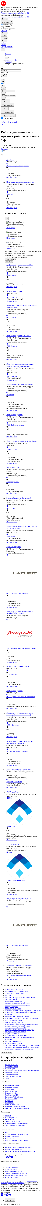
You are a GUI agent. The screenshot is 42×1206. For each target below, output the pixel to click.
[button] (3, 43)
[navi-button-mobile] (3, 49)
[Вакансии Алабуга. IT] (23, 812)
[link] (4, 38)
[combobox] (11, 70)
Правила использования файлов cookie (15, 17)
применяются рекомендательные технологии (19, 1182)
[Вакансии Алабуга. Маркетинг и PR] (23, 867)
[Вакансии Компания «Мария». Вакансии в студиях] (23, 634)
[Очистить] (4, 75)
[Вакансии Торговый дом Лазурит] (23, 574)
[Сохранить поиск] (3, 81)
